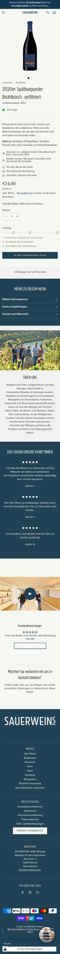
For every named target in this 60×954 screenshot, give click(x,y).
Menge (6, 210)
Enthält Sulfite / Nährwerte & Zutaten (22, 204)
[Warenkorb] (54, 12)
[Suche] (47, 12)
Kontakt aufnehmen (30, 870)
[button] (28, 78)
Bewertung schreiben (30, 646)
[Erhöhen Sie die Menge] (17, 216)
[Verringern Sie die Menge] (5, 216)
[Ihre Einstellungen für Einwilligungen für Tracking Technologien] (5, 949)
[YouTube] (37, 892)
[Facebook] (22, 892)
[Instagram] (30, 892)
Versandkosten (25, 193)
